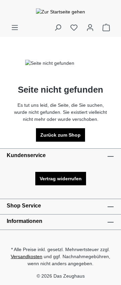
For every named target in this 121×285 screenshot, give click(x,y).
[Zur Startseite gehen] (60, 11)
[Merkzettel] (74, 27)
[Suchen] (58, 27)
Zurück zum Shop (60, 135)
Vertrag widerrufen (61, 178)
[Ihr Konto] (90, 27)
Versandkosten (26, 256)
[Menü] (15, 27)
